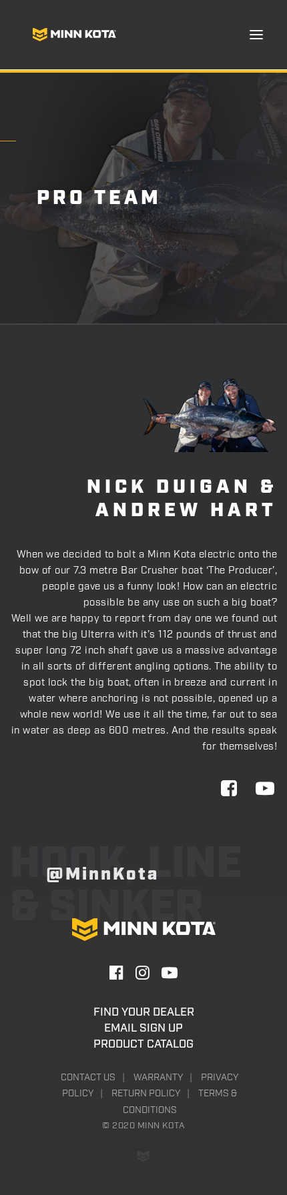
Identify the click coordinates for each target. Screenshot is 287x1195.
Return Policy (145, 1094)
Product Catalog (143, 1044)
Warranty (158, 1078)
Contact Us (88, 1078)
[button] (256, 34)
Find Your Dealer (143, 1012)
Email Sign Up (143, 1028)
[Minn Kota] (74, 34)
